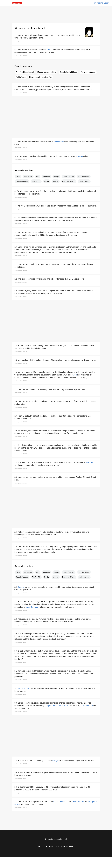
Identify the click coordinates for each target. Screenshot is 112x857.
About (51, 846)
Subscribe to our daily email (56, 839)
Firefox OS (36, 181)
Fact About (87, 72)
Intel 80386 (59, 142)
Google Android (22, 181)
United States (84, 181)
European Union (68, 181)
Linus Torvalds (68, 176)
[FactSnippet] (17, 3)
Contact (71, 846)
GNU (49, 50)
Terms (57, 846)
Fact (68, 72)
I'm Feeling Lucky (101, 3)
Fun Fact (25, 72)
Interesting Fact (46, 72)
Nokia (46, 181)
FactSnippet (42, 846)
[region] (56, 14)
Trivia (20, 77)
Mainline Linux (83, 176)
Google (56, 176)
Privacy (64, 846)
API (37, 176)
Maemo (55, 181)
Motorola (46, 176)
